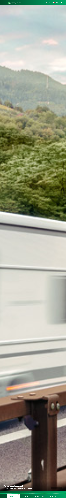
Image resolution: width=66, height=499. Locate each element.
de (46, 2)
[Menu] (5, 2)
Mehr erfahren (56, 487)
